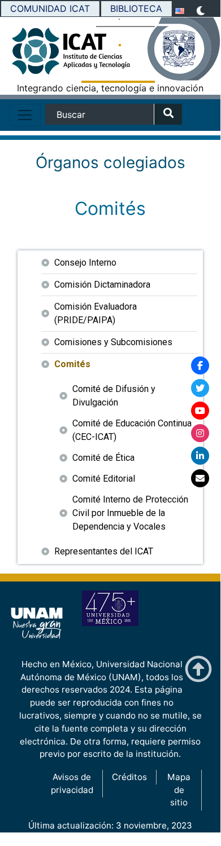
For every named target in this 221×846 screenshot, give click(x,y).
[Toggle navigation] (25, 115)
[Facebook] (200, 365)
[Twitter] (200, 388)
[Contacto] (200, 478)
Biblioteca (136, 8)
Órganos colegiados (110, 162)
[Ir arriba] (198, 669)
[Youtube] (200, 411)
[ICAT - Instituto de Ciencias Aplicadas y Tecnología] (36, 54)
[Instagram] (200, 433)
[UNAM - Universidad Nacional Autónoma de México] (183, 49)
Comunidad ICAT (50, 8)
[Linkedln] (200, 456)
